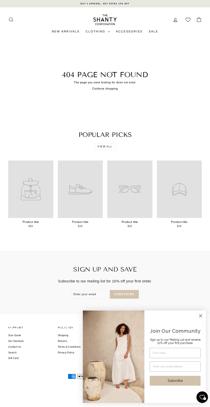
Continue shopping (105, 88)
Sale (153, 31)
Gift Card (13, 358)
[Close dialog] (200, 315)
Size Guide (14, 335)
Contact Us (14, 346)
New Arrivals (66, 31)
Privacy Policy (66, 352)
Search (12, 352)
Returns (62, 341)
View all (104, 146)
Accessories (129, 31)
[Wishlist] (188, 20)
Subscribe (175, 381)
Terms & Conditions (69, 346)
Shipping (63, 335)
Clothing (96, 31)
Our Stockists (16, 341)
